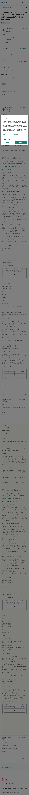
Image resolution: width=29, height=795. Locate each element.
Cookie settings (6, 139)
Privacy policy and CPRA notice (9, 134)
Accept (21, 142)
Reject (8, 142)
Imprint (18, 134)
